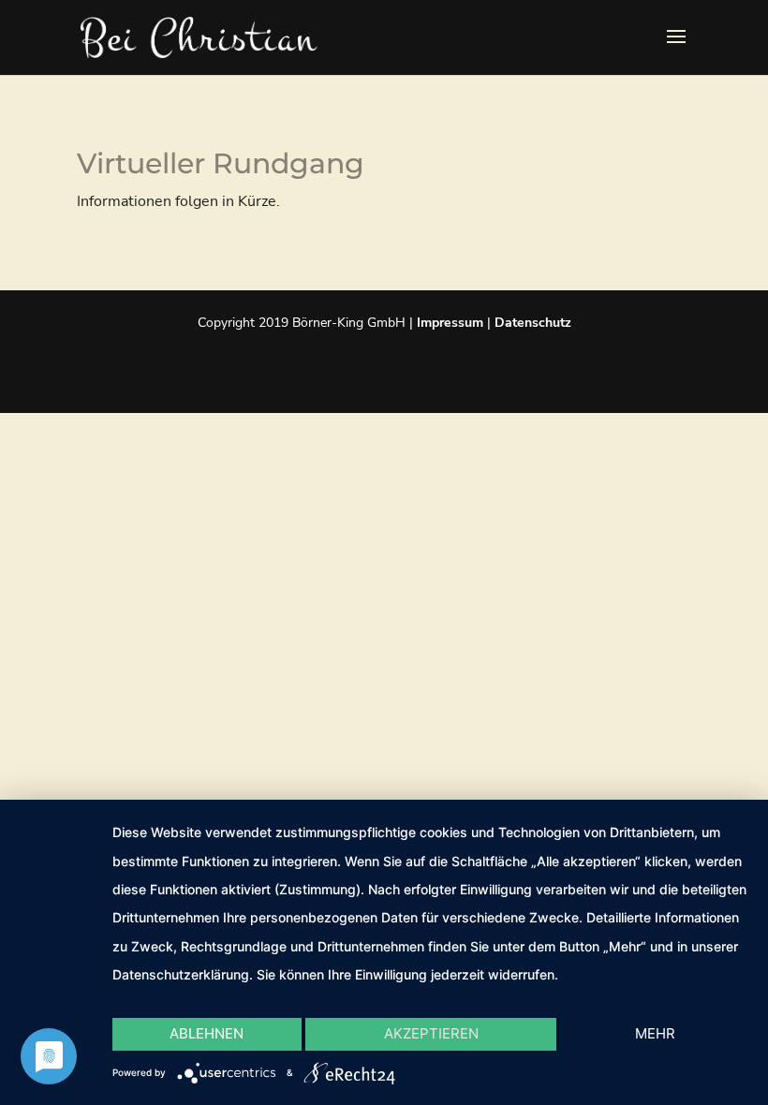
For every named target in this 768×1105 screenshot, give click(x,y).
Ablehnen (207, 1033)
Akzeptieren (431, 1033)
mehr (655, 1033)
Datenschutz (533, 323)
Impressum (450, 323)
